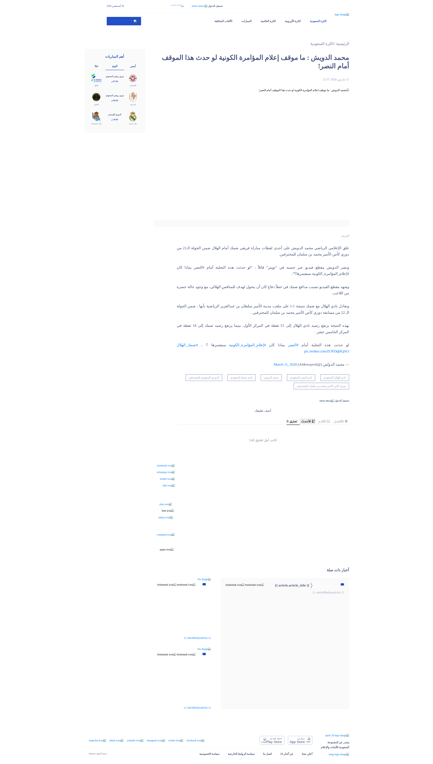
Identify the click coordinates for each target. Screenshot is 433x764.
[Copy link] (169, 485)
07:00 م (114, 81)
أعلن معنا (307, 753)
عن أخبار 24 (286, 753)
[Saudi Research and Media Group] (335, 754)
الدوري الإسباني (114, 114)
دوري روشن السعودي (115, 76)
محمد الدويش (271, 377)
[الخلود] (96, 96)
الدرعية (133, 104)
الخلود (96, 104)
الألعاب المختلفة (223, 21)
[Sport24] (335, 735)
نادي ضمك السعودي (241, 377)
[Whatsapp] (166, 472)
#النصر (293, 345)
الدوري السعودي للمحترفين (204, 377)
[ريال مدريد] (133, 116)
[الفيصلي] (133, 77)
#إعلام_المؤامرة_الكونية (247, 345)
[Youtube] (135, 740)
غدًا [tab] (96, 66)
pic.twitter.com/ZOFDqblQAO (326, 351)
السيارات (246, 21)
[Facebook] (166, 465)
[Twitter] (167, 478)
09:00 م (114, 100)
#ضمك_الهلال (187, 345)
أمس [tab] (133, 66)
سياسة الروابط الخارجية (241, 753)
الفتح (96, 85)
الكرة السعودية (318, 21)
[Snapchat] (97, 740)
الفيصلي (133, 85)
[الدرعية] (133, 96)
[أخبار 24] (123, 21)
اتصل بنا (267, 753)
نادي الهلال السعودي (334, 377)
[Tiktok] (116, 740)
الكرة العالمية (268, 21)
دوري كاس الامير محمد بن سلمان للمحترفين (321, 386)
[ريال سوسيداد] (96, 116)
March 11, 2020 (285, 364)
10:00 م (114, 119)
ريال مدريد (133, 123)
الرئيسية (342, 44)
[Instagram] (156, 740)
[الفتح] (96, 77)
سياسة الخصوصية (209, 753)
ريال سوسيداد (96, 123)
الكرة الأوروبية (293, 21)
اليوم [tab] (114, 66)
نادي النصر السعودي (301, 377)
